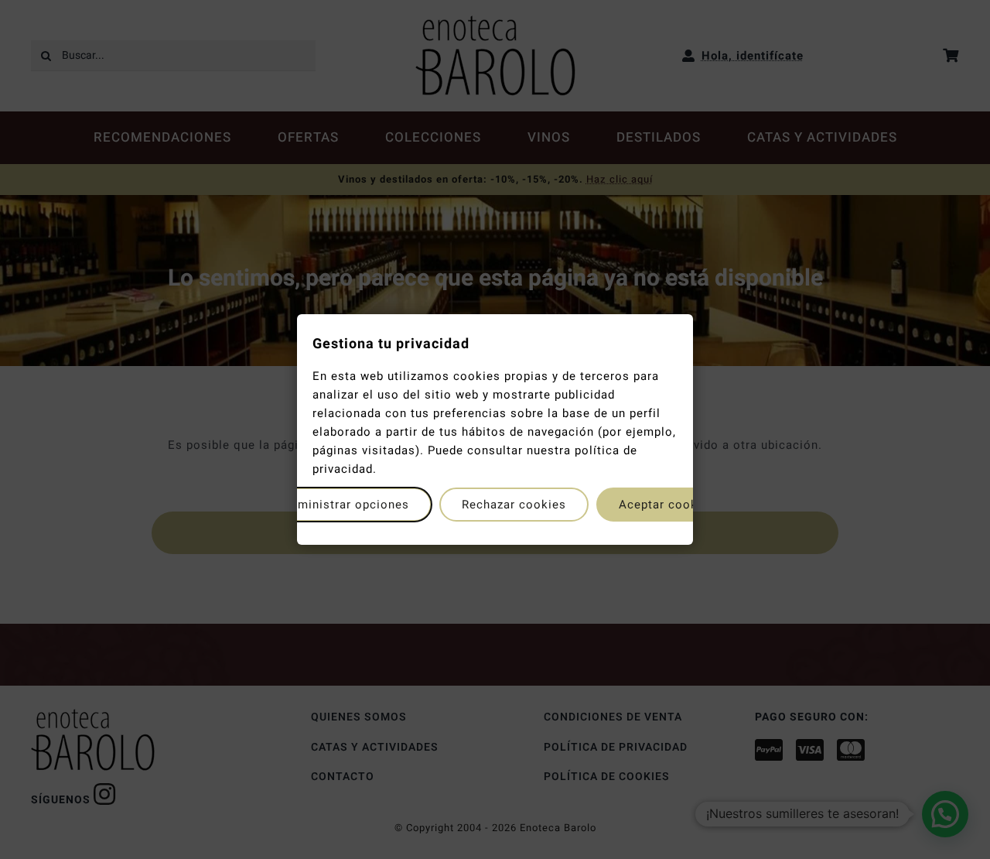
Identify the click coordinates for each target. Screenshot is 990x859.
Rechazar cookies (514, 504)
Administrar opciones (345, 504)
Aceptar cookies (667, 504)
